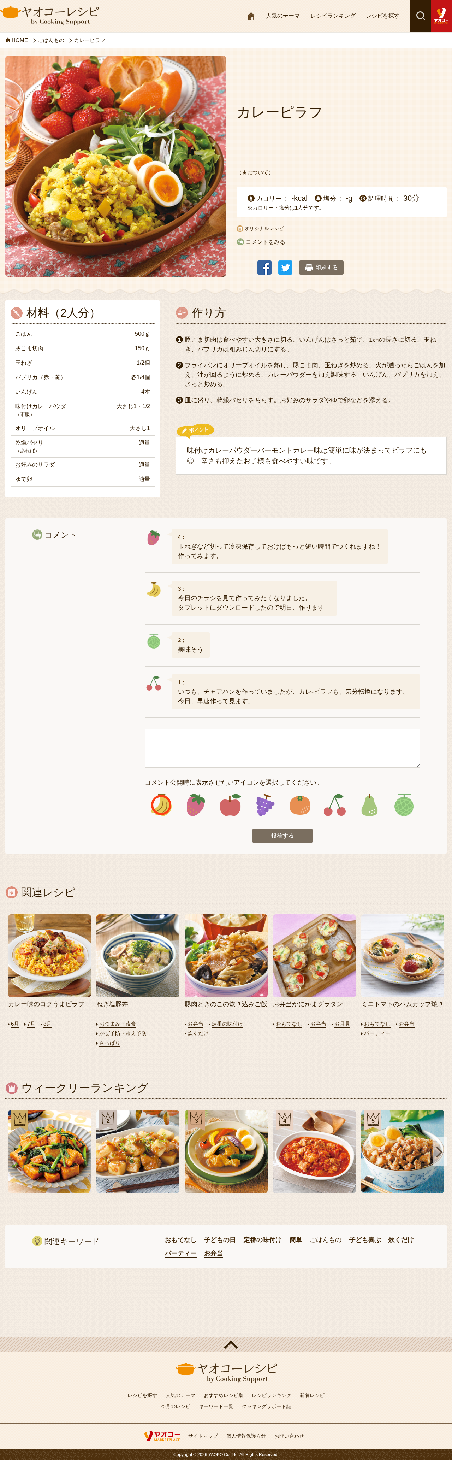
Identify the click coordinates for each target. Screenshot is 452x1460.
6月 (15, 1024)
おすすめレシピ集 (223, 1395)
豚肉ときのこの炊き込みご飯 (226, 1004)
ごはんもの (325, 1239)
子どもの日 (220, 1239)
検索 (420, 16)
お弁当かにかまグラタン (308, 1004)
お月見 (342, 1024)
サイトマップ (203, 1436)
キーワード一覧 (216, 1406)
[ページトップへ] (226, 1344)
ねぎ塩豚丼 (112, 1004)
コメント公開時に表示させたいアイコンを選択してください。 (234, 782)
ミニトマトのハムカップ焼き (402, 1004)
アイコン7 (369, 805)
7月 (31, 1024)
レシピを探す (383, 16)
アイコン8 (403, 805)
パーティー (377, 1033)
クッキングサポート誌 (266, 1406)
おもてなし (289, 1024)
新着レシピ (312, 1395)
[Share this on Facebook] (264, 264)
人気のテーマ (283, 16)
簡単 (296, 1239)
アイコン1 (161, 805)
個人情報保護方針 (246, 1436)
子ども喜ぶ (365, 1239)
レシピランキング (333, 16)
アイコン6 (334, 805)
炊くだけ (198, 1033)
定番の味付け (227, 1024)
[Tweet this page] (285, 264)
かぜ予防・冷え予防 (123, 1033)
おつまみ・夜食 (117, 1024)
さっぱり (109, 1043)
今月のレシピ (175, 1406)
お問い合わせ (289, 1436)
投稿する (282, 836)
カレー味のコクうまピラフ (46, 1004)
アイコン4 (265, 805)
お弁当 (195, 1024)
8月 (47, 1024)
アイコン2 (196, 805)
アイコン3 (230, 805)
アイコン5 (299, 805)
